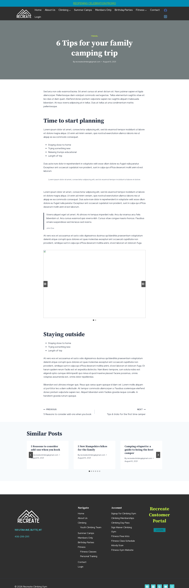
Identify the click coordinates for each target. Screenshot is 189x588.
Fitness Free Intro (120, 536)
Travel (94, 36)
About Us (50, 10)
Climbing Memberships (122, 518)
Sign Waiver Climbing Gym (121, 529)
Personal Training (88, 556)
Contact (155, 10)
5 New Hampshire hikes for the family (92, 448)
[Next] (158, 455)
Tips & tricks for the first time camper (126, 412)
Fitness (81, 546)
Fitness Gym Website (122, 549)
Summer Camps (83, 10)
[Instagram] (165, 16)
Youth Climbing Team (90, 527)
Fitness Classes (88, 551)
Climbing (82, 522)
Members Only (103, 10)
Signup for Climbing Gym (123, 513)
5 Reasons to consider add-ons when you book (67, 412)
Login (38, 16)
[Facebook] (165, 10)
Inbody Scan (117, 545)
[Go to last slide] (45, 284)
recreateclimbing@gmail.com (88, 61)
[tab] (93, 320)
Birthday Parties (124, 10)
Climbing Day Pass (120, 522)
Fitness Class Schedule (123, 540)
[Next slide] (143, 284)
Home (38, 10)
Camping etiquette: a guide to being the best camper (139, 450)
